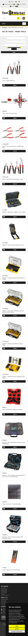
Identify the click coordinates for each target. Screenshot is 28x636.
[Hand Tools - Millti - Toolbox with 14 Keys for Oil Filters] (14, 396)
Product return (4, 592)
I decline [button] (17, 628)
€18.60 (14, 348)
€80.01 (14, 85)
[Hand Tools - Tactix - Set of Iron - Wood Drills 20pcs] (14, 490)
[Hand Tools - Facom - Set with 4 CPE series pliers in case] (14, 165)
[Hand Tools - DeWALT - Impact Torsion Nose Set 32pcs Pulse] (14, 330)
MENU (4, 24)
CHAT (16, 4)
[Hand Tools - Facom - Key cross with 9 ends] (14, 99)
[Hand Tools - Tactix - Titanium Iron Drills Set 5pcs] (14, 556)
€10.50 (14, 509)
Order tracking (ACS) (5, 595)
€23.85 (14, 381)
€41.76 (14, 414)
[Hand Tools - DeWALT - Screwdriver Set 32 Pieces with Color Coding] (14, 264)
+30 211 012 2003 (22, 4)
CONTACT (13, 6)
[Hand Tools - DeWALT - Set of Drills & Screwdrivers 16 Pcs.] (14, 231)
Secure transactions (5, 602)
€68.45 (14, 118)
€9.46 (14, 250)
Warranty (2, 594)
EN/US (11, 1)
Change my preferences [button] (16, 631)
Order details (3, 588)
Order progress (4, 591)
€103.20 (15, 184)
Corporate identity (4, 599)
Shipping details (4, 590)
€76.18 (14, 151)
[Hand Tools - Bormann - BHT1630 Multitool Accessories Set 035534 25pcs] (14, 428)
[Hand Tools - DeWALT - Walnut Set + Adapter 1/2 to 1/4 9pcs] (14, 198)
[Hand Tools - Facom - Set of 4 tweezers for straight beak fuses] (14, 132)
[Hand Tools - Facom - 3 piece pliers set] (14, 67)
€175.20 (15, 541)
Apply (14, 52)
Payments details (4, 589)
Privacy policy (3, 601)
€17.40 (14, 574)
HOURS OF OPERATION (8, 4)
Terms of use (3, 600)
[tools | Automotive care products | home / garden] (14, 12)
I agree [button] (16, 626)
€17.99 (14, 315)
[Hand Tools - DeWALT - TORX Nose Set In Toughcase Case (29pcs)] (14, 363)
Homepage (4, 27)
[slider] (7, 47)
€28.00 (14, 447)
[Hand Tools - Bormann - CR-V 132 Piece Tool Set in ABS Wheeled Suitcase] (14, 523)
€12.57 (14, 282)
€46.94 (14, 217)
